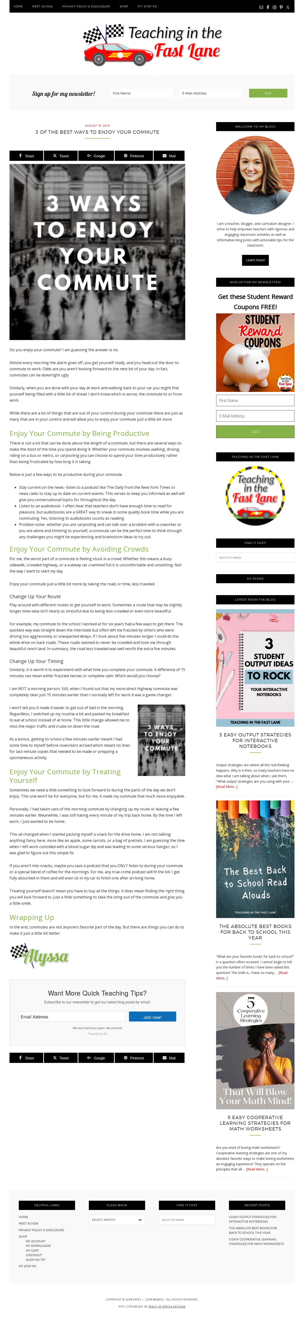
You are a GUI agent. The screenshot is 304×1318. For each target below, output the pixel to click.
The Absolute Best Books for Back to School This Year (255, 932)
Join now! (152, 1017)
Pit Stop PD (27, 1266)
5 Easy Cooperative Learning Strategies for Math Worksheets (255, 1123)
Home (23, 1217)
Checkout (34, 1255)
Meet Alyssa (28, 1223)
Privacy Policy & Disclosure (41, 1230)
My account (36, 1241)
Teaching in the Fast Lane (152, 43)
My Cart (32, 1250)
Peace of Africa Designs (166, 1306)
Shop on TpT (36, 1260)
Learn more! (255, 260)
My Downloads (38, 1246)
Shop (23, 1236)
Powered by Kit (97, 1034)
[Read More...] (227, 786)
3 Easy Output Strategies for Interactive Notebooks (255, 740)
